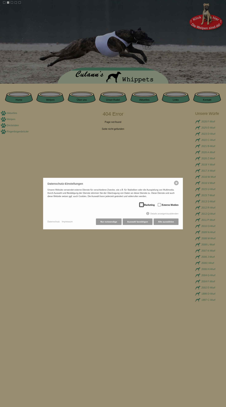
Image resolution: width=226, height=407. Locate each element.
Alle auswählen (166, 221)
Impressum (67, 221)
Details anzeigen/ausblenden (164, 213)
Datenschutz (54, 221)
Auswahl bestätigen (137, 221)
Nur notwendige (108, 221)
